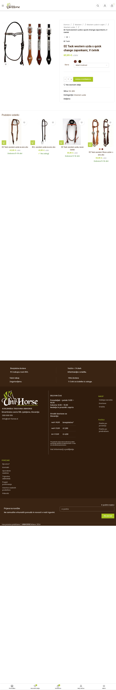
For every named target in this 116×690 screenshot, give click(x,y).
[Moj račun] (104, 5)
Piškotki (5, 493)
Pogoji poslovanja (7, 483)
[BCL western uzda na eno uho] (43, 132)
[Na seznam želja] (24, 122)
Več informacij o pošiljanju (62, 449)
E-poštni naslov (107, 505)
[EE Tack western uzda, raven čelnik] (72, 132)
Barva (67, 65)
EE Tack (67, 41)
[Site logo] (13, 5)
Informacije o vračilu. (77, 372)
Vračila (102, 407)
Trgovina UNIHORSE (6, 477)
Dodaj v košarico (83, 79)
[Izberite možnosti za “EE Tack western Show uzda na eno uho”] (90, 144)
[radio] (75, 61)
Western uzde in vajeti (96, 25)
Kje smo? (6, 464)
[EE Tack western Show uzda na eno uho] (101, 133)
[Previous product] (65, 37)
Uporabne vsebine (6, 472)
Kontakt (5, 467)
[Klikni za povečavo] (5, 64)
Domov (67, 25)
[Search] (97, 5)
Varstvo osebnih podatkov (9, 489)
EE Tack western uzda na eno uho (15, 147)
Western (78, 25)
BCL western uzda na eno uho (43, 147)
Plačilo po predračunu (104, 430)
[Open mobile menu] (3, 5)
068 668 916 (7, 415)
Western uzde (69, 27)
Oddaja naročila (105, 400)
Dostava (102, 403)
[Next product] (69, 37)
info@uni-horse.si (10, 419)
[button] (4, 142)
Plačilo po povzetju (103, 424)
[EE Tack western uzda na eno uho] (15, 132)
